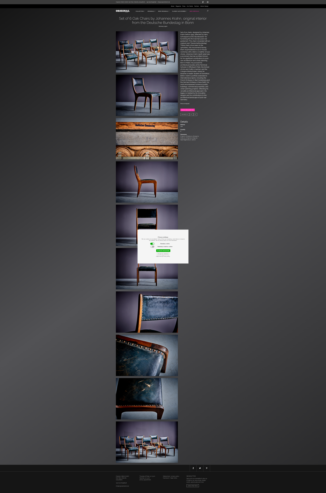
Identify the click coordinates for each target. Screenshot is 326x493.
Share (184, 114)
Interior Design (204, 6)
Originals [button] (151, 11)
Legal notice (159, 256)
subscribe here (193, 485)
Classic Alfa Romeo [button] (179, 11)
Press (183, 6)
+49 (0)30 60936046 (121, 483)
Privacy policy (166, 256)
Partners (196, 6)
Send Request (186, 110)
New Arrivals (194, 11)
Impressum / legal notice (170, 478)
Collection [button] (140, 11)
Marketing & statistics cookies (165, 246)
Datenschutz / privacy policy (171, 476)
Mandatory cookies (165, 243)
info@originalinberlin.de (164, 2)
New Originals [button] (163, 11)
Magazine (178, 6)
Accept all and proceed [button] (163, 250)
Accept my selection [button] (163, 254)
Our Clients (190, 6)
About (172, 6)
